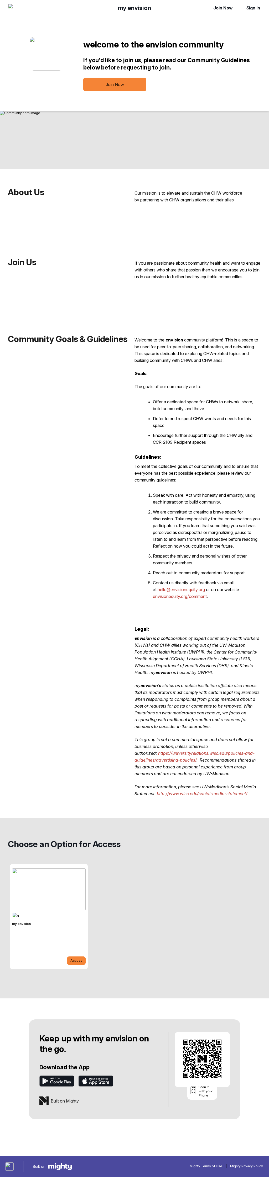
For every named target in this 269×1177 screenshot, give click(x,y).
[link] (49, 916)
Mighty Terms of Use (206, 1166)
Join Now (222, 7)
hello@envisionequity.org (181, 589)
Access (76, 960)
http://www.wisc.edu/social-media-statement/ (202, 793)
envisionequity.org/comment (180, 596)
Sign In (253, 7)
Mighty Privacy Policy (246, 1166)
